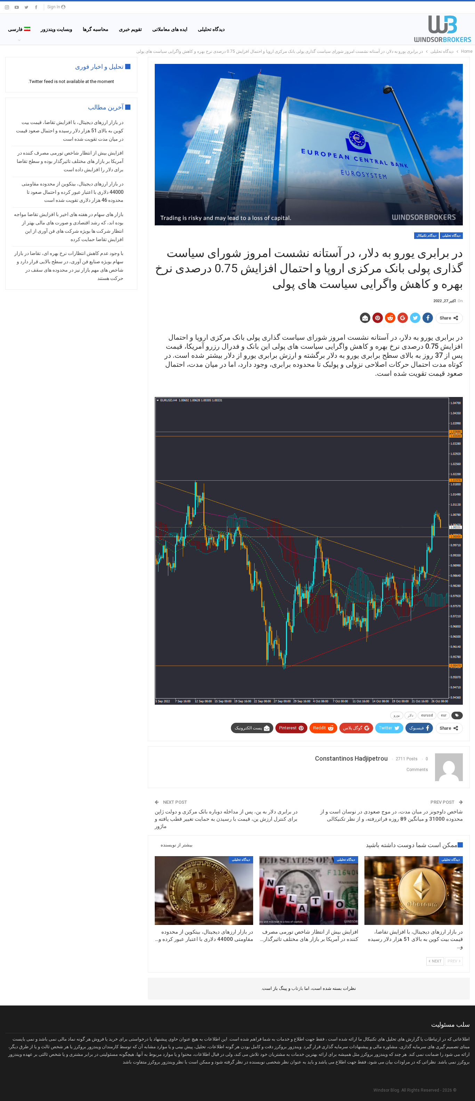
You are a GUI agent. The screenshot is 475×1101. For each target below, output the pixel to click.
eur (443, 715)
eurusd (427, 715)
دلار (410, 715)
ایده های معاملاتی (169, 29)
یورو (397, 715)
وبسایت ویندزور (56, 29)
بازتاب (296, 988)
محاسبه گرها (95, 29)
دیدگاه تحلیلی (211, 29)
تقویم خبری (130, 29)
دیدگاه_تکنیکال (426, 235)
